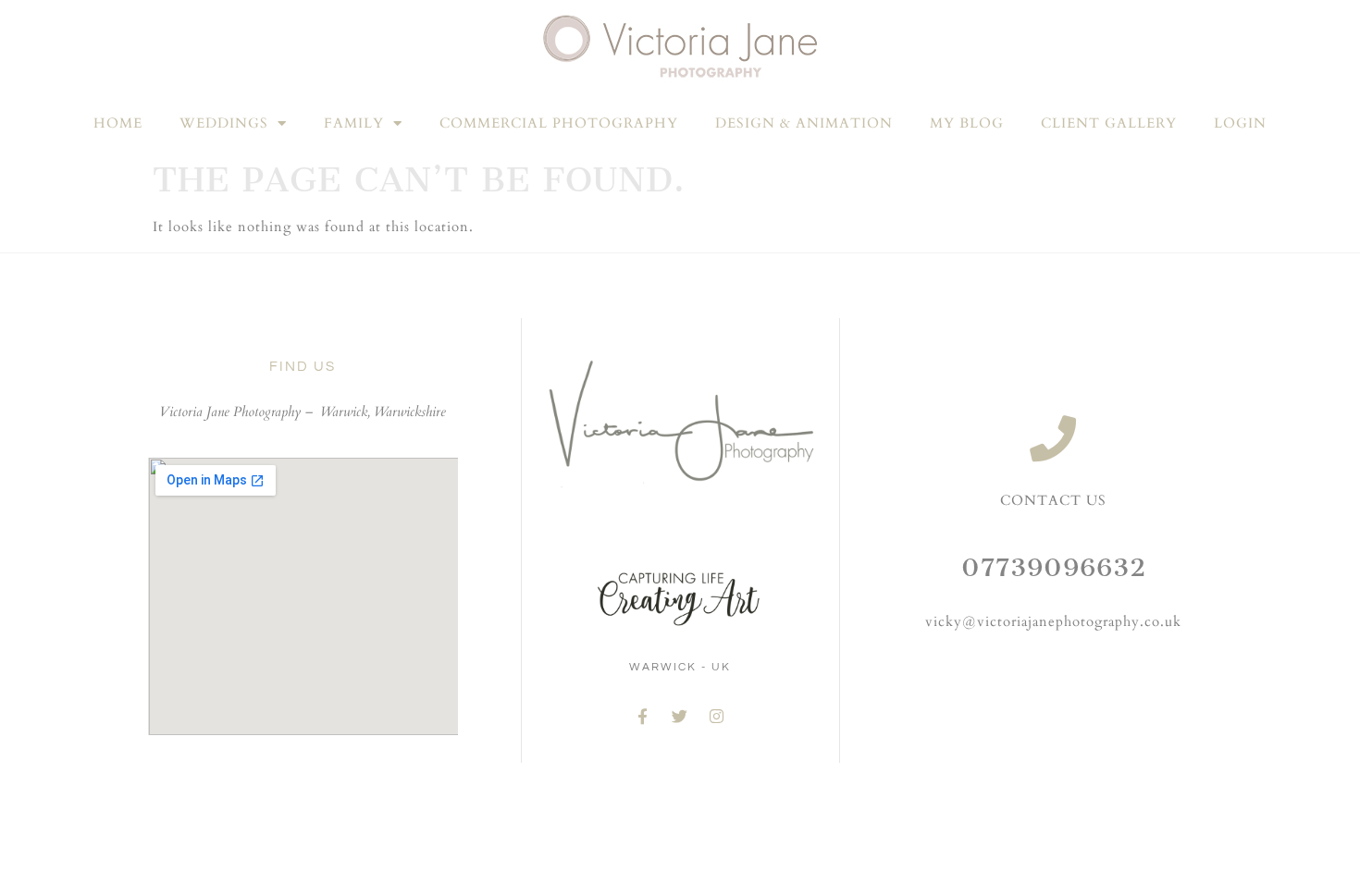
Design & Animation (804, 123)
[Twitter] (680, 716)
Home (117, 123)
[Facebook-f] (643, 716)
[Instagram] (717, 716)
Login (1240, 123)
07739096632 (1053, 567)
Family (354, 123)
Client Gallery (1109, 123)
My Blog (967, 123)
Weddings (223, 123)
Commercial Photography (558, 123)
